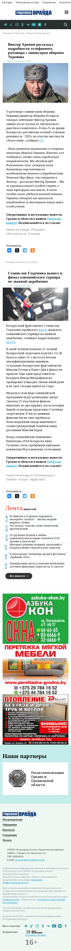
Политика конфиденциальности (23, 881)
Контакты (9, 829)
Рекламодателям (27, 2)
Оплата (7, 840)
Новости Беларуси (38, 33)
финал (43, 330)
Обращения (10, 824)
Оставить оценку (35, 935)
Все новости (17, 575)
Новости (20, 33)
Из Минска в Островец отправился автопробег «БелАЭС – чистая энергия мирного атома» (33, 519)
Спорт (33, 262)
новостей (20, 509)
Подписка (49, 2)
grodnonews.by (11, 899)
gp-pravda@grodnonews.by (30, 859)
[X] (17, 250)
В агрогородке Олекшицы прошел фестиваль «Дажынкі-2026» (38, 556)
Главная (7, 33)
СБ (41, 140)
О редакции (10, 835)
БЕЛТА (10, 342)
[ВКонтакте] (9, 250)
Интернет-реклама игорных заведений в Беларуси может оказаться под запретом (36, 546)
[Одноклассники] (32, 250)
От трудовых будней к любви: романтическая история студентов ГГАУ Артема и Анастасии (35, 538)
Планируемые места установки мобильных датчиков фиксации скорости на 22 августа (37, 565)
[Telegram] (25, 250)
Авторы (7, 2)
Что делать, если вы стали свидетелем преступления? (34, 527)
